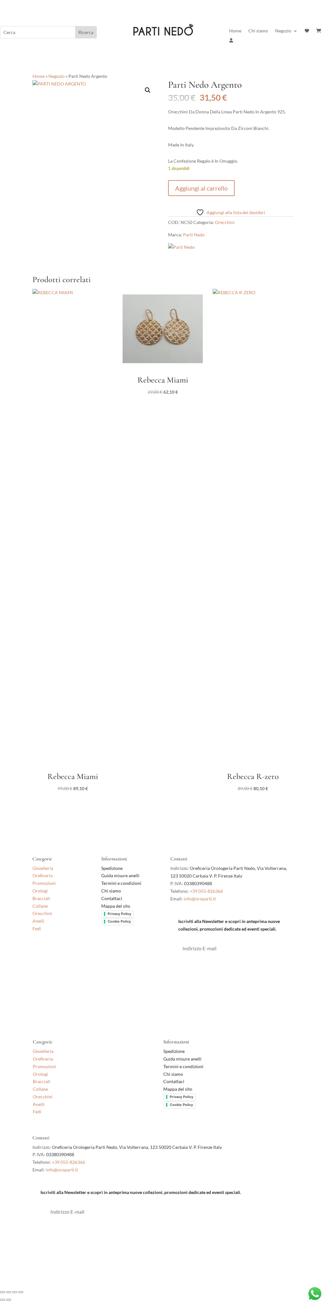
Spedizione (112, 868)
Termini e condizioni (121, 883)
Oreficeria (42, 875)
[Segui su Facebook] (37, 952)
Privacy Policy (119, 914)
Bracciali (41, 898)
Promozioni (44, 883)
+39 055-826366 (206, 891)
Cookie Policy (119, 921)
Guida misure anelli (120, 875)
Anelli (38, 921)
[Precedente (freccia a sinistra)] (2, 1300)
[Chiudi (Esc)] (20, 1292)
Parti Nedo (194, 234)
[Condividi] (14, 1292)
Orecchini (225, 222)
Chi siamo (258, 31)
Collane (40, 906)
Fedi (36, 928)
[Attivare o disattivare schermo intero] (8, 1292)
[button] (147, 90)
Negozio (283, 31)
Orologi (40, 890)
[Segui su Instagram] (50, 952)
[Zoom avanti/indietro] (2, 1292)
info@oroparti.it (200, 898)
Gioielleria (42, 868)
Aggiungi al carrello (201, 188)
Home (235, 31)
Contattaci (111, 898)
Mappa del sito (115, 906)
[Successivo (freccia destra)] (8, 1300)
